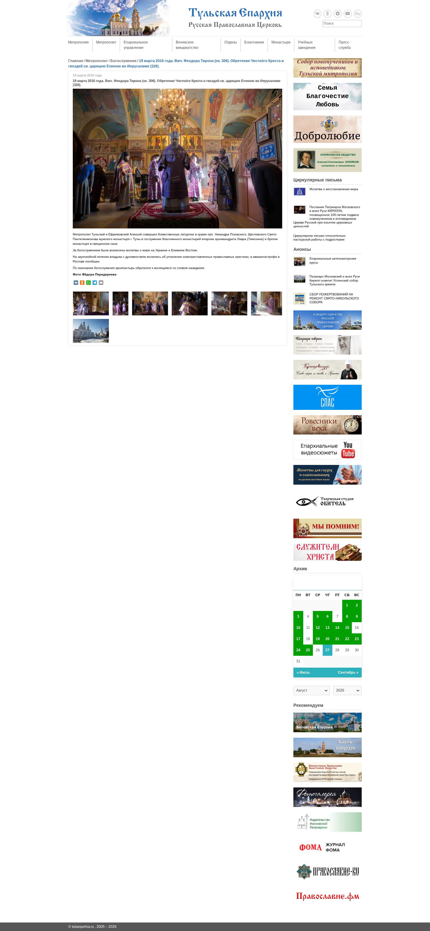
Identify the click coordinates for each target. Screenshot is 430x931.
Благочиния (254, 42)
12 (318, 628)
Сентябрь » (348, 672)
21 (337, 639)
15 (347, 628)
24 (298, 650)
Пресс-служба (345, 44)
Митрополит (106, 42)
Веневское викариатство (187, 44)
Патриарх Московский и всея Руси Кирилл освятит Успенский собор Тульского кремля (335, 280)
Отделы (230, 42)
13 (327, 628)
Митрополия (78, 42)
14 (337, 628)
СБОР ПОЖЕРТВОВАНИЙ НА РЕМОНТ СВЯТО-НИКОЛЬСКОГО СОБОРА (334, 298)
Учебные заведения (307, 44)
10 (298, 628)
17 (298, 639)
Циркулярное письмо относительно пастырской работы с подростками (319, 237)
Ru (357, 13)
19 (318, 639)
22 (347, 639)
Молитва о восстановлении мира (334, 189)
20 (327, 639)
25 (308, 650)
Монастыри (280, 42)
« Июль (303, 672)
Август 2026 (327, 583)
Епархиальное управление (136, 44)
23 (357, 639)
